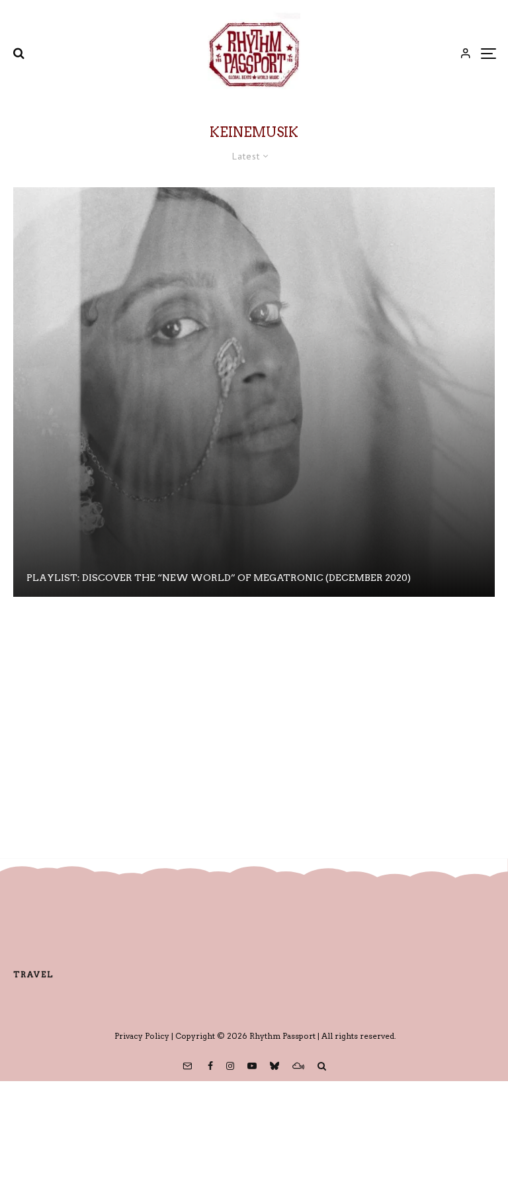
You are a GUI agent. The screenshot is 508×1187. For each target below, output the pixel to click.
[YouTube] (252, 1066)
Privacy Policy (141, 1036)
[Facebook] (210, 1066)
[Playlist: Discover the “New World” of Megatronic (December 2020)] (254, 392)
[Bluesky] (274, 1066)
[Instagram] (230, 1066)
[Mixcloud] (298, 1066)
